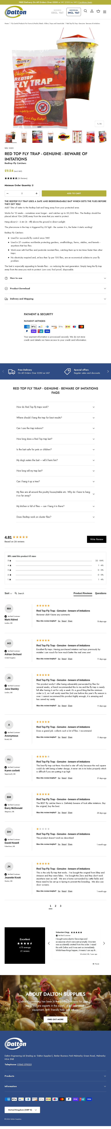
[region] (76, 943)
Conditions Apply (85, 2)
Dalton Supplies (16, 1119)
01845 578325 (24, 1064)
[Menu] (104, 12)
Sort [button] (7, 593)
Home (7, 23)
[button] (98, 11)
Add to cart (74, 193)
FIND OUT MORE (55, 1019)
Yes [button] (59, 621)
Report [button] (64, 621)
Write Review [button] (96, 539)
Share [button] (70, 621)
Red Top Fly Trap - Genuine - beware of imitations (83, 23)
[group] (20, 537)
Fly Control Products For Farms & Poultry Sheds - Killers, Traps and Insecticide (37, 23)
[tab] (83, 594)
